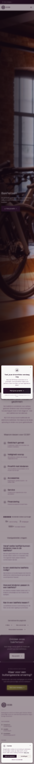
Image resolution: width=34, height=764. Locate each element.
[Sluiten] (30, 367)
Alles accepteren (10, 756)
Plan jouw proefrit (16, 391)
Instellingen (24, 756)
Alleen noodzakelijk (17, 759)
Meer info (26, 752)
